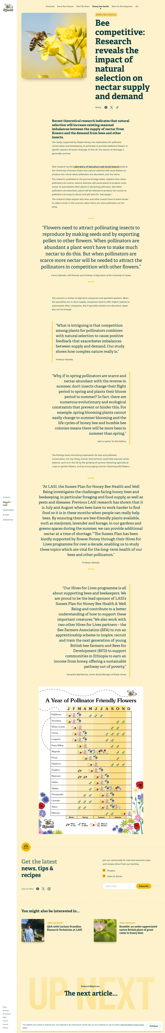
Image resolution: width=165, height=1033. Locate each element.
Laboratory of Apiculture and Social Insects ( (96, 166)
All (136, 6)
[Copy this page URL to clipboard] (117, 107)
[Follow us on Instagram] (49, 889)
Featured (50, 6)
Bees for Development (122, 6)
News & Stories (114, 876)
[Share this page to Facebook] (106, 107)
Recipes (111, 870)
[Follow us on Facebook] (38, 889)
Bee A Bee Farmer (65, 6)
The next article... (91, 993)
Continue (154, 1026)
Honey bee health (100, 6)
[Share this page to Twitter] (111, 107)
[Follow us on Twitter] (43, 889)
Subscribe (143, 886)
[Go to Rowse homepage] (8, 8)
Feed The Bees (82, 6)
